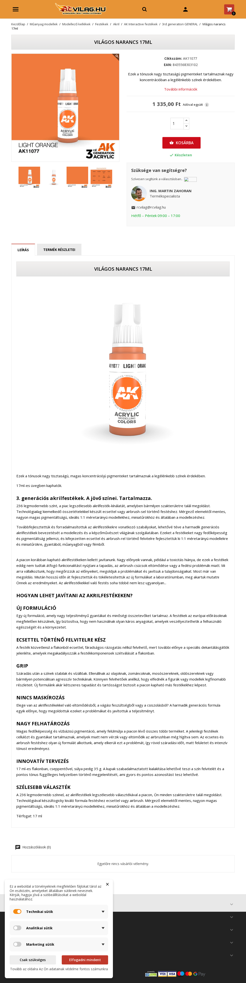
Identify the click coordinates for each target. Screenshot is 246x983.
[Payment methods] (181, 973)
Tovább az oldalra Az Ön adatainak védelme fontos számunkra (59, 969)
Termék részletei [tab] (59, 249)
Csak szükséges (33, 959)
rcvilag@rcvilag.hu (151, 207)
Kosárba (181, 142)
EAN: (168, 65)
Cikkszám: (173, 58)
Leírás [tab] (23, 250)
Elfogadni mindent (85, 959)
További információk (180, 89)
